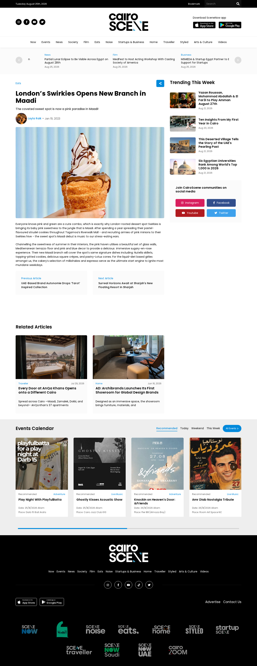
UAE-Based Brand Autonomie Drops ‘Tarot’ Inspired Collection (50, 285)
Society (73, 42)
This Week (213, 428)
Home (154, 42)
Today (184, 428)
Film (86, 42)
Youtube (192, 213)
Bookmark (194, 3)
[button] (238, 60)
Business (169, 54)
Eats (97, 42)
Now (33, 42)
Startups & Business (131, 42)
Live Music (117, 494)
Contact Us (232, 602)
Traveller (169, 42)
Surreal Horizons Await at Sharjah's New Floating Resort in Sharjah (125, 285)
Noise (109, 42)
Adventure (59, 494)
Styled (184, 42)
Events (46, 42)
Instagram (192, 203)
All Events (231, 428)
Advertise (213, 602)
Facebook (223, 203)
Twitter (223, 213)
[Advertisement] (84, 308)
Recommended (166, 428)
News (59, 42)
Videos (222, 42)
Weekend (197, 428)
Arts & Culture (203, 42)
